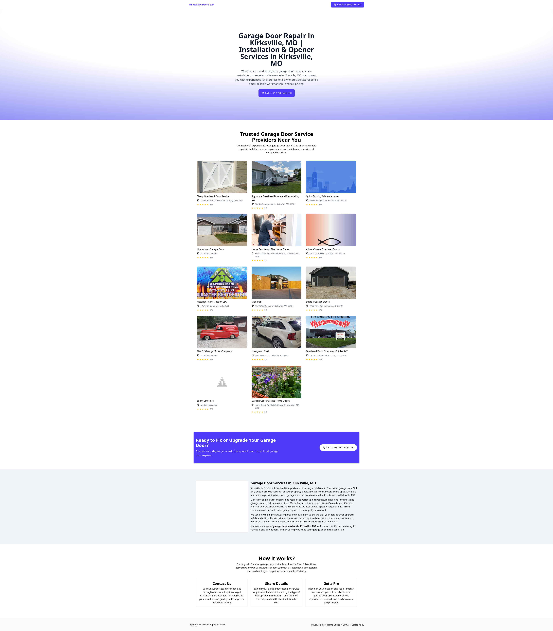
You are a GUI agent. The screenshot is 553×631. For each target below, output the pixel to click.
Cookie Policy (358, 624)
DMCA (346, 624)
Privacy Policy (317, 624)
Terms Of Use (333, 624)
